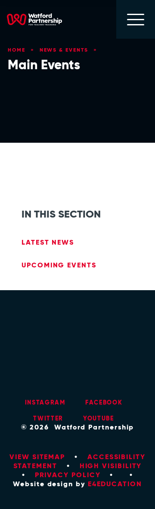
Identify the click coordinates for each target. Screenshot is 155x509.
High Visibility (111, 465)
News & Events (64, 49)
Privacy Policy (68, 474)
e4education (115, 483)
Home (16, 49)
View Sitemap (37, 456)
